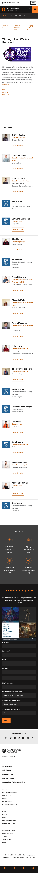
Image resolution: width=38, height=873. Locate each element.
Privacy (5, 842)
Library (4, 817)
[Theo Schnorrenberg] (6, 371)
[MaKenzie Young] (6, 485)
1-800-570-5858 (30, 857)
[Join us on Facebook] (15, 738)
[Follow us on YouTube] (23, 738)
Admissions (7, 770)
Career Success (9, 778)
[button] (31, 28)
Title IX (4, 836)
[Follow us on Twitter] (10, 738)
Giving (4, 798)
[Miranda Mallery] (6, 302)
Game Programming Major (20, 181)
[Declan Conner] (6, 158)
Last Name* (6, 651)
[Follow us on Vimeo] (28, 738)
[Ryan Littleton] (6, 279)
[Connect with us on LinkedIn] (19, 738)
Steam (6, 90)
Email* (4, 660)
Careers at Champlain (9, 792)
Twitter (6, 92)
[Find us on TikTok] (32, 738)
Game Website (8, 95)
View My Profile (18, 145)
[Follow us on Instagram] (6, 738)
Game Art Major (17, 221)
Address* (5, 668)
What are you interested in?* (11, 700)
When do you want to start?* (11, 709)
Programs (4, 870)
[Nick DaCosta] (6, 181)
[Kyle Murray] (6, 348)
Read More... (6, 85)
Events (4, 814)
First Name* (6, 642)
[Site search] (29, 9)
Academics (7, 766)
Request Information (9, 804)
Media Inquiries (7, 801)
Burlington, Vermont (7, 756)
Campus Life (7, 774)
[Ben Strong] (6, 444)
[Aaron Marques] (6, 325)
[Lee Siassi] (6, 424)
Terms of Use (6, 839)
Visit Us (14, 870)
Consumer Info (7, 833)
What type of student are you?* (12, 691)
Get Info (24, 870)
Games (7, 16)
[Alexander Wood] (6, 465)
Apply (33, 3)
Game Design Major (18, 137)
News (4, 811)
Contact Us (6, 795)
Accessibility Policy (9, 830)
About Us (5, 789)
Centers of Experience (10, 820)
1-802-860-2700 (17, 857)
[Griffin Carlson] (6, 137)
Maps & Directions (8, 823)
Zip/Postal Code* (7, 683)
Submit (6, 720)
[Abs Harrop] (6, 241)
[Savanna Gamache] (6, 221)
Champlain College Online (13, 782)
